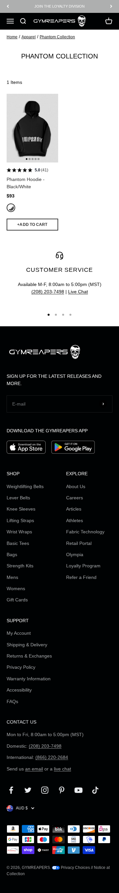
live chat (62, 768)
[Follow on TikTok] (95, 790)
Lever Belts (18, 497)
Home (12, 37)
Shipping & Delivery (27, 644)
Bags (12, 554)
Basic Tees (18, 543)
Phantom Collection (57, 37)
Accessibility (19, 690)
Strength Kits (20, 565)
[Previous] (8, 6)
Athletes (74, 520)
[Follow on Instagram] (44, 790)
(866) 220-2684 (51, 757)
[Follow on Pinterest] (61, 790)
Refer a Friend (81, 577)
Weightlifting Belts (25, 486)
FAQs (12, 701)
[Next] (111, 6)
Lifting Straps (20, 520)
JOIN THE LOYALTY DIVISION (59, 5)
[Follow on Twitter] (27, 790)
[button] (26, 159)
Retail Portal (79, 543)
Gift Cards (17, 599)
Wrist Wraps (19, 531)
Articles (73, 509)
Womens (16, 588)
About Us (75, 486)
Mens (12, 577)
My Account (19, 633)
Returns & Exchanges (29, 656)
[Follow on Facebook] (11, 790)
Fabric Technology (85, 531)
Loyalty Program (83, 565)
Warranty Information (29, 678)
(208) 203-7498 (47, 291)
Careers (74, 497)
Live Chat (78, 291)
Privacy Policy (21, 667)
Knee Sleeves (21, 509)
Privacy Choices (75, 867)
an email (34, 768)
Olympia (74, 554)
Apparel (28, 37)
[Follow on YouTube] (78, 790)
